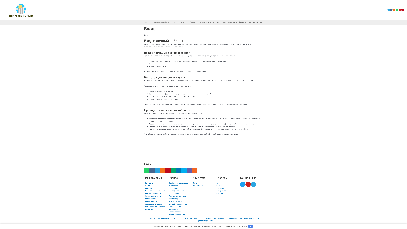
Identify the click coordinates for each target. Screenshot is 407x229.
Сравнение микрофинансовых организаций (242, 22)
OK (251, 226)
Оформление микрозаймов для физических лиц (166, 22)
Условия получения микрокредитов (205, 22)
